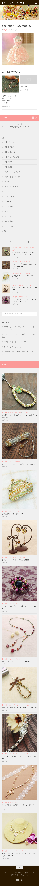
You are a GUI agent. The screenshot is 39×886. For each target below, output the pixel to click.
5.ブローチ (7, 201)
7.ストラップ (8, 211)
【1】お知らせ (9, 142)
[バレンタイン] (28, 79)
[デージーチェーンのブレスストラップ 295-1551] (19, 685)
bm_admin (6, 30)
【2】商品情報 (9, 147)
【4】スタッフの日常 (11, 157)
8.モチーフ (7, 216)
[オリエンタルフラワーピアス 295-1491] (6, 288)
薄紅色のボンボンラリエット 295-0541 (16, 661)
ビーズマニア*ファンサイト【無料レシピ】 (15, 2)
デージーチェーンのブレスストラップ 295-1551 (20, 708)
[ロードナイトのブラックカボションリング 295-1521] (6, 300)
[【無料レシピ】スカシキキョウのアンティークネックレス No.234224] (10, 84)
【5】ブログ (8, 162)
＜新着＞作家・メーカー (12, 177)
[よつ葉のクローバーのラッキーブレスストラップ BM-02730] (6, 251)
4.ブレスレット (9, 196)
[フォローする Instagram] (36, 117)
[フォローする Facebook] (32, 117)
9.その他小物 (8, 221)
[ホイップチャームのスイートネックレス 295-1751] (19, 782)
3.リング (7, 192)
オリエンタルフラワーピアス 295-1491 (18, 347)
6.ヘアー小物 (8, 206)
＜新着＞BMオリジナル (12, 172)
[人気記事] (28, 242)
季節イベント (8, 231)
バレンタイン (24, 86)
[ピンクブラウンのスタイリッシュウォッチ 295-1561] (19, 733)
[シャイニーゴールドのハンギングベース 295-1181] (6, 265)
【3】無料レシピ (10, 152)
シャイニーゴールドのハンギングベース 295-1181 (19, 464)
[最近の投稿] (11, 242)
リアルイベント (9, 226)
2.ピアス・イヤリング (11, 187)
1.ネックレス (8, 182)
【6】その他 (8, 167)
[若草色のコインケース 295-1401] (6, 277)
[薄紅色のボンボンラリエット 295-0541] (19, 636)
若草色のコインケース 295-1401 (23, 276)
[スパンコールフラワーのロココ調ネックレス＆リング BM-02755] (19, 831)
